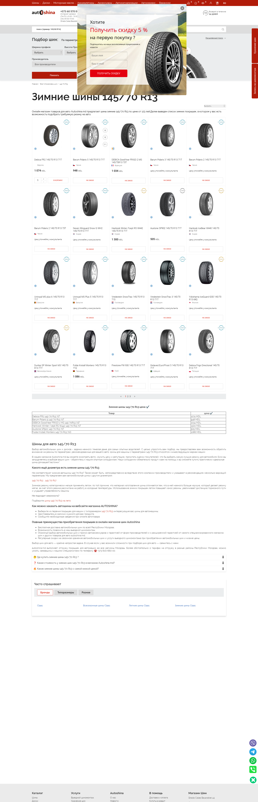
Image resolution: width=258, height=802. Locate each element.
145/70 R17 (50, 480)
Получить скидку (108, 73)
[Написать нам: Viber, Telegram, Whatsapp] (253, 780)
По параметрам (70, 40)
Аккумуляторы (85, 2)
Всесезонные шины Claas (96, 605)
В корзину (58, 180)
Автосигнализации (127, 2)
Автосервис (148, 2)
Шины (35, 2)
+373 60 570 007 (70, 16)
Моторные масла (63, 2)
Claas (40, 605)
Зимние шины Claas (185, 605)
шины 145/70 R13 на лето (57, 500)
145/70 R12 (38, 480)
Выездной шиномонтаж (82, 797)
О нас (113, 797)
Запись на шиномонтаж (255, 81)
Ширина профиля (41, 47)
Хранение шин (255, 46)
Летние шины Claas (139, 605)
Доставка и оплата (158, 797)
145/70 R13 (107, 511)
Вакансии (165, 2)
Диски (46, 2)
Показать (54, 75)
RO (224, 3)
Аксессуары (105, 2)
